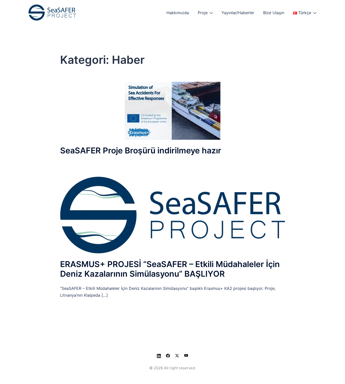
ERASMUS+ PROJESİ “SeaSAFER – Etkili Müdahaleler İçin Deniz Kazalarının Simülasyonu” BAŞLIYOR (170, 269)
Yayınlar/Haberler (237, 12)
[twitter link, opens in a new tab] (177, 355)
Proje (203, 12)
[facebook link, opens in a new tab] (168, 355)
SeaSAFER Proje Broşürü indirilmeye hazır (140, 150)
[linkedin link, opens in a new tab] (159, 355)
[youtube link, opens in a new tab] (186, 355)
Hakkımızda (177, 12)
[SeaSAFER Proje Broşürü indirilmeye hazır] (172, 110)
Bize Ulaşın (273, 12)
